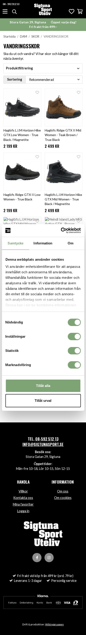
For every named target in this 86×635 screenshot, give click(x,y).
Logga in (23, 511)
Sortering (14, 79)
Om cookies (63, 498)
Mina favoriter (23, 504)
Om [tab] (70, 243)
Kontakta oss (23, 498)
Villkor (23, 491)
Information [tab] (42, 243)
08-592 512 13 (46, 439)
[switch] (74, 336)
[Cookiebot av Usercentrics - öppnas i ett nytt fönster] (61, 230)
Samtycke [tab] (15, 243)
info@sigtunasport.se (43, 444)
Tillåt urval (43, 400)
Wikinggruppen (54, 624)
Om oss (62, 491)
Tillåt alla (43, 386)
